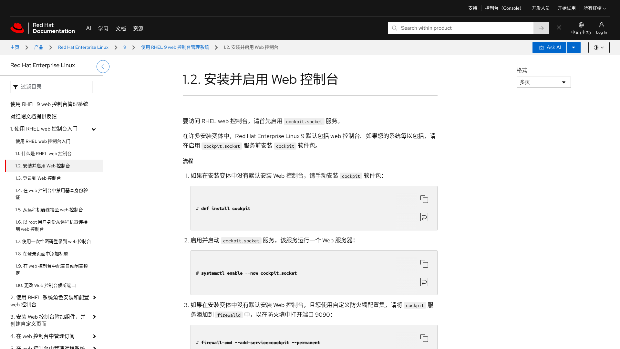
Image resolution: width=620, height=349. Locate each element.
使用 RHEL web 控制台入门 (43, 141)
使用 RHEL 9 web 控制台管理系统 (175, 47)
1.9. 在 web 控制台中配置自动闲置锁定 (52, 269)
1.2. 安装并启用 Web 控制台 (43, 166)
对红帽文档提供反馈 (33, 116)
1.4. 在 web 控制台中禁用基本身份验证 (52, 193)
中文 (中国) (581, 32)
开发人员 (541, 8)
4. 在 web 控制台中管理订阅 (42, 336)
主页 (14, 47)
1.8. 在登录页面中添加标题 (42, 254)
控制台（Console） (504, 8)
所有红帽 (593, 8)
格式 (522, 70)
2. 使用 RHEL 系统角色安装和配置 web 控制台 (49, 301)
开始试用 (567, 8)
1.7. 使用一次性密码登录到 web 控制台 (53, 241)
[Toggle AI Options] (573, 47)
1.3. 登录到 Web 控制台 (38, 178)
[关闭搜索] (558, 28)
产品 (38, 47)
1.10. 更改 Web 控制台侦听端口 (46, 285)
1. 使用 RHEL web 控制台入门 (44, 128)
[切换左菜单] (103, 66)
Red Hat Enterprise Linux (83, 47)
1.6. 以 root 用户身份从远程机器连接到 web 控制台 (52, 225)
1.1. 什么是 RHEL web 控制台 (44, 153)
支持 (472, 8)
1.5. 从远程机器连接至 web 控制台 (49, 210)
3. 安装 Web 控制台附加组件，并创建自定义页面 (48, 320)
